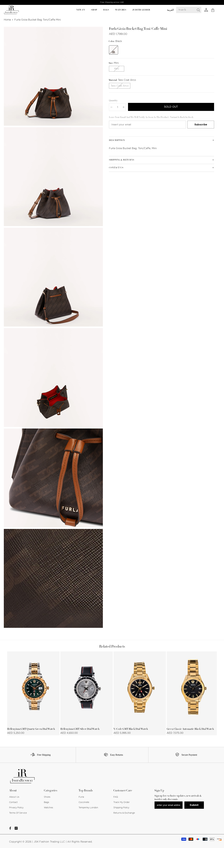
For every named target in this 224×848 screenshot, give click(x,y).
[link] (39, 755)
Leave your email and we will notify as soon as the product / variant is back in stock (151, 117)
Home (7, 20)
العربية (170, 10)
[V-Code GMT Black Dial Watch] (140, 688)
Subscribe (200, 124)
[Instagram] (16, 828)
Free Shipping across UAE (112, 2)
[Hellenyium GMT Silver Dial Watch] (86, 688)
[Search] (191, 10)
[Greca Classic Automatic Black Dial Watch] (193, 688)
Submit (194, 804)
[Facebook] (10, 828)
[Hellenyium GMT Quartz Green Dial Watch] (33, 688)
